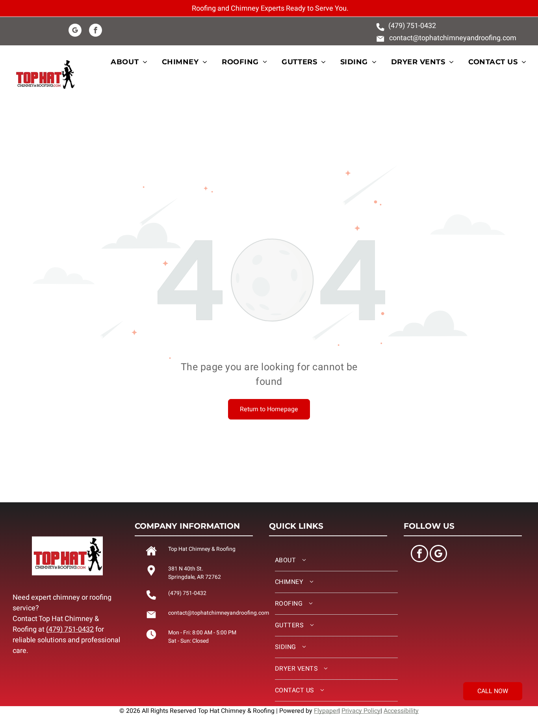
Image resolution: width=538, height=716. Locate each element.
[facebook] (95, 31)
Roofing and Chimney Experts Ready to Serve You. (270, 8)
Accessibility (401, 711)
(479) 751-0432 (70, 629)
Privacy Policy (360, 711)
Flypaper (326, 711)
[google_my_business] (75, 31)
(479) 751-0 (406, 26)
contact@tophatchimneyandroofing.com (452, 38)
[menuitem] (133, 62)
